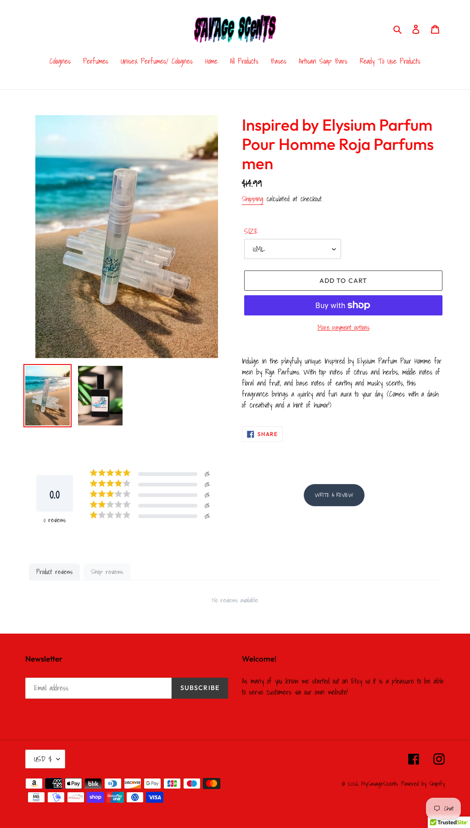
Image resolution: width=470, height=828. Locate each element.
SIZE (251, 231)
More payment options (343, 327)
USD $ (43, 759)
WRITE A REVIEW (334, 495)
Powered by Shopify (423, 784)
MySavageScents (379, 784)
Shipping (252, 198)
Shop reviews (107, 572)
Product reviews (54, 572)
